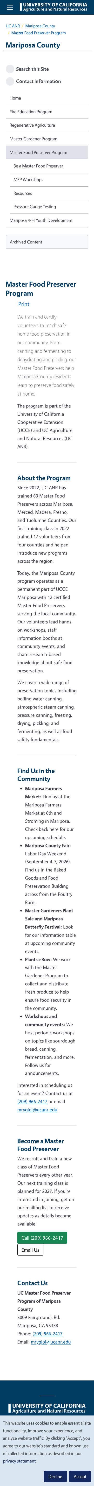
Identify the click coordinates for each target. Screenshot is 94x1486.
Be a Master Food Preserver (38, 166)
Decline (55, 1476)
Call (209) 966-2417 (42, 1238)
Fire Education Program (31, 111)
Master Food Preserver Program (38, 152)
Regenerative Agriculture (32, 125)
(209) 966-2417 (32, 1101)
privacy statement (19, 1461)
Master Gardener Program (33, 139)
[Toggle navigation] (10, 7)
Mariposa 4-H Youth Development (41, 220)
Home (15, 98)
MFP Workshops (28, 179)
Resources (22, 193)
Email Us (30, 1250)
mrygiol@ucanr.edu (37, 1110)
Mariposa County (40, 25)
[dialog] (47, 1450)
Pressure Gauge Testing (34, 206)
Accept (80, 1476)
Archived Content (26, 242)
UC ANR (13, 25)
